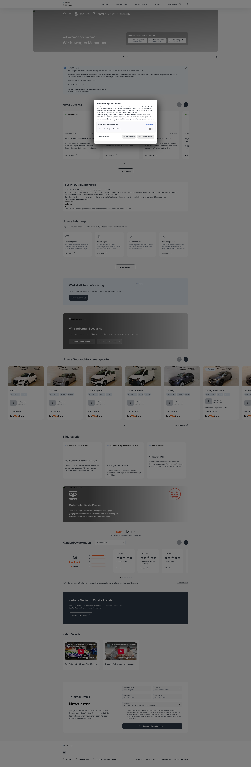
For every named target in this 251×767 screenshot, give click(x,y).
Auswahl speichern (129, 136)
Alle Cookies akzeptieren (145, 136)
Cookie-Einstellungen (104, 136)
